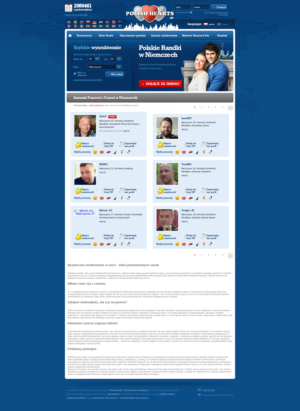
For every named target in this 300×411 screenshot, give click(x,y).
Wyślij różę (128, 152)
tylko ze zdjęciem (82, 73)
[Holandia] (101, 22)
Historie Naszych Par (195, 35)
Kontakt (222, 35)
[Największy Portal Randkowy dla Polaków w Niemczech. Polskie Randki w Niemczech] (150, 17)
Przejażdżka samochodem (108, 152)
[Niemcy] (94, 22)
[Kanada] (114, 22)
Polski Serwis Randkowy (135, 390)
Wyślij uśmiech (95, 152)
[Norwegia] (107, 22)
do (106, 59)
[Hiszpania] (88, 26)
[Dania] (114, 26)
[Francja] (69, 26)
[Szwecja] (101, 26)
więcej (126, 131)
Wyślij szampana (115, 152)
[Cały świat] (120, 26)
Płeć (76, 67)
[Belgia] (75, 26)
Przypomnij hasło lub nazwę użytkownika (216, 13)
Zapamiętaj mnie (182, 12)
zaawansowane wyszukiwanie (88, 80)
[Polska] (88, 22)
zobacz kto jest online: (76, 15)
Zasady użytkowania (164, 35)
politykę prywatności (76, 398)
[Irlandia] (75, 22)
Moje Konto (106, 35)
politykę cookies (166, 394)
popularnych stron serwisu (105, 398)
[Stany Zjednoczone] (82, 22)
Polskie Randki (115, 390)
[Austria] (94, 26)
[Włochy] (82, 26)
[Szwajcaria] (107, 26)
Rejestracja (84, 35)
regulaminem (113, 394)
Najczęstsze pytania (133, 35)
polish (212, 24)
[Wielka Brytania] (69, 22)
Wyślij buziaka (102, 152)
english (225, 24)
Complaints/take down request (134, 398)
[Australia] (120, 22)
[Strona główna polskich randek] (70, 35)
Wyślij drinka (122, 152)
